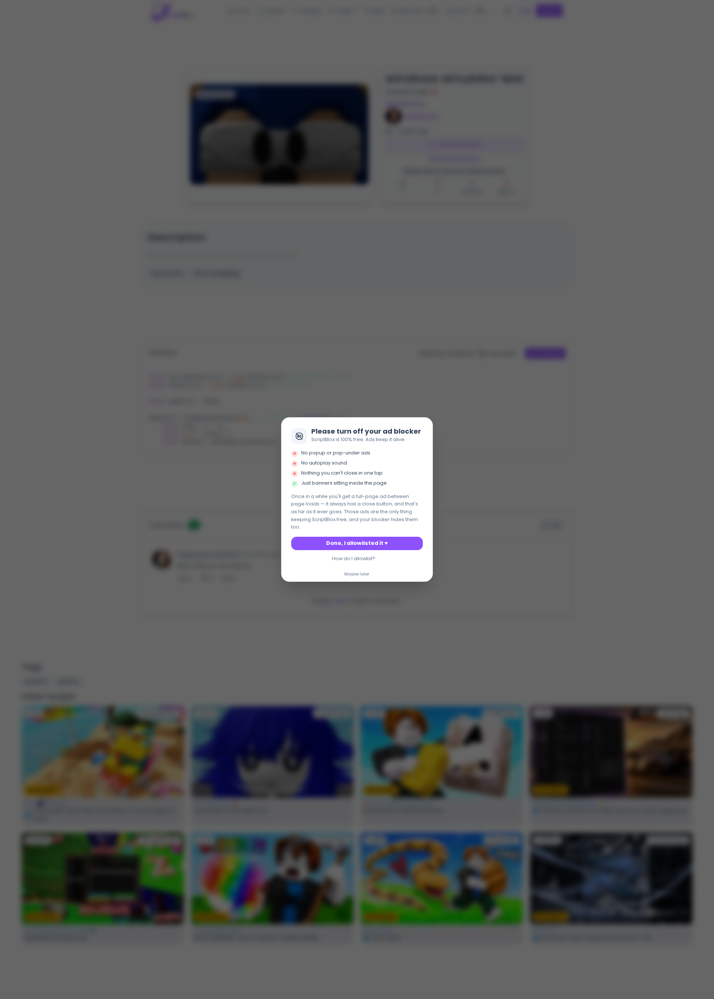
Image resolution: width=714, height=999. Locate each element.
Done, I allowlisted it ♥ (357, 543)
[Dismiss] (425, 425)
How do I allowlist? (353, 558)
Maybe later (356, 574)
